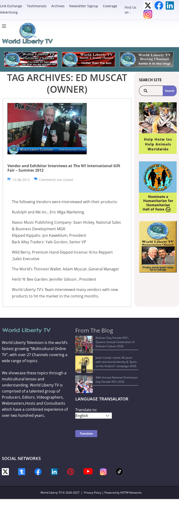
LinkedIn (169, 5)
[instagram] (103, 471)
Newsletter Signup (83, 6)
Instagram (148, 14)
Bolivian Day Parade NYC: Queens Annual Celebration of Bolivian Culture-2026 (115, 342)
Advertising (9, 12)
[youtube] (88, 471)
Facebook (159, 5)
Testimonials (37, 6)
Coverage (110, 6)
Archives (58, 6)
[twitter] (5, 471)
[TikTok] (119, 471)
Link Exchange (11, 6)
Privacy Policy (92, 493)
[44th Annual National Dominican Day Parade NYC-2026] (84, 384)
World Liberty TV (51, 493)
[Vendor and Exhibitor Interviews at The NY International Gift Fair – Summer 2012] (47, 128)
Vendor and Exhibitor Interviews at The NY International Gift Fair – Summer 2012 (63, 168)
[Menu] (5, 26)
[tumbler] (21, 471)
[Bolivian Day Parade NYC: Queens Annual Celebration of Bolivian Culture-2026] (84, 344)
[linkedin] (54, 471)
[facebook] (37, 471)
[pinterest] (70, 471)
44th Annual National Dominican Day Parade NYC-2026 (117, 379)
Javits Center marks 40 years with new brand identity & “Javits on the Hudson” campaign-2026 (116, 362)
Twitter (148, 5)
